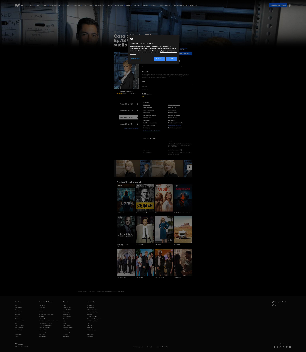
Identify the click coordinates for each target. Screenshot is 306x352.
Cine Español (18, 309)
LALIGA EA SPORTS (67, 309)
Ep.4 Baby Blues (172, 107)
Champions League (67, 307)
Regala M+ (193, 5)
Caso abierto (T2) (126, 104)
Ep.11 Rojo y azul (147, 117)
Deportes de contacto (68, 327)
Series (31, 5)
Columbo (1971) (140, 244)
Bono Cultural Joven (180, 5)
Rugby (128, 5)
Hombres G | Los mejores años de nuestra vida (49, 321)
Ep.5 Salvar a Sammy (148, 110)
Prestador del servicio (138, 346)
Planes (88, 323)
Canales (153, 5)
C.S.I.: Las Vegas (159, 277)
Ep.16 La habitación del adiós (175, 122)
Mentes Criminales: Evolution (182, 212)
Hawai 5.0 (177, 244)
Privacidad (158, 346)
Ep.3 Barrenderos (147, 107)
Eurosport (65, 329)
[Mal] (119, 93)
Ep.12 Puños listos (172, 117)
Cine (38, 5)
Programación (66, 336)
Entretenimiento (18, 334)
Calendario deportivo (57, 5)
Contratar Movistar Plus (92, 316)
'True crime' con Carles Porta (45, 325)
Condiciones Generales (92, 312)
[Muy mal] (117, 93)
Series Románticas (19, 327)
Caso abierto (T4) (126, 117)
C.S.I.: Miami (139, 277)
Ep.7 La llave (146, 112)
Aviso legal (149, 346)
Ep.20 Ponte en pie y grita (174, 127)
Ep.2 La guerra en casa (174, 105)
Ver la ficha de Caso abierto (131, 128)
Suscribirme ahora (278, 5)
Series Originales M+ (19, 325)
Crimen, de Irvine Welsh (142, 212)
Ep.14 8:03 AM (171, 120)
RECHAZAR (159, 59)
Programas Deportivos (44, 332)
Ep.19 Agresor (146, 127)
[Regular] (121, 93)
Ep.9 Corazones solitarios (149, 115)
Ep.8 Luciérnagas (172, 112)
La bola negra (42, 307)
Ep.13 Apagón (146, 120)
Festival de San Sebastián (44, 327)
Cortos (145, 5)
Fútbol (45, 5)
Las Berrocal (42, 318)
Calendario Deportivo (67, 332)
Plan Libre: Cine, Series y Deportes (94, 318)
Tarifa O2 (89, 332)
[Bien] (123, 93)
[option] (128, 168)
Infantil (109, 5)
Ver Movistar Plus (90, 305)
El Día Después (66, 314)
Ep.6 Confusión (172, 110)
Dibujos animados (43, 329)
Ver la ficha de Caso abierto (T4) (151, 130)
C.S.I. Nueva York (121, 277)
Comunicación (90, 336)
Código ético (89, 314)
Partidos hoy (65, 334)
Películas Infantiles (19, 321)
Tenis (68, 5)
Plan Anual (89, 327)
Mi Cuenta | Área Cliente (92, 309)
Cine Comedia (18, 312)
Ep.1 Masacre (146, 105)
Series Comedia (18, 329)
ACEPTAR (172, 59)
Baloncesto (119, 5)
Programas (136, 5)
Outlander (41, 312)
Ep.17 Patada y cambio (149, 125)
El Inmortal (41, 316)
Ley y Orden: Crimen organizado (122, 245)
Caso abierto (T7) (126, 124)
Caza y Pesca (42, 334)
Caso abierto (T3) (126, 111)
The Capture (120, 212)
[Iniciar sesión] (289, 5)
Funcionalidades (165, 5)
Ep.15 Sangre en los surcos (150, 122)
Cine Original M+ (18, 307)
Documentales (99, 5)
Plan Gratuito (87, 5)
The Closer (158, 244)
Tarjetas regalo (90, 334)
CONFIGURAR (135, 59)
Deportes (77, 5)
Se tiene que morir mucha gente (46, 314)
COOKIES (166, 346)
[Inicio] (19, 5)
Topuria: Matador (67, 325)
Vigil (156, 212)
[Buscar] (267, 5)
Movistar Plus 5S (42, 336)
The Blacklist (177, 277)
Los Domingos (42, 309)
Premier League (66, 312)
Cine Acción (17, 314)
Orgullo (16, 336)
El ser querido (42, 305)
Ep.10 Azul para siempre (174, 115)
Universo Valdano (67, 316)
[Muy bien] (125, 93)
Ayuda (276, 305)
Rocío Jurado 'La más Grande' (45, 323)
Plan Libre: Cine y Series (92, 321)
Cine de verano (18, 318)
